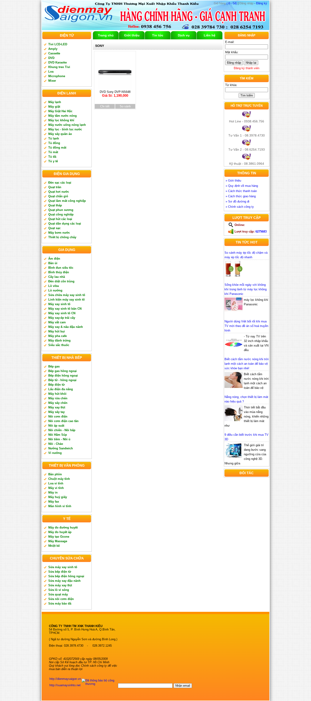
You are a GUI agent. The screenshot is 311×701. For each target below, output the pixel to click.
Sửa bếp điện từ (59, 571)
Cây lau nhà (56, 276)
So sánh (125, 106)
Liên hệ (209, 35)
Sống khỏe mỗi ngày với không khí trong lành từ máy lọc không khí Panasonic (245, 289)
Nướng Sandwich (60, 448)
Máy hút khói (57, 393)
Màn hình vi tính (59, 506)
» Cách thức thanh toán (241, 191)
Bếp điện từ (56, 384)
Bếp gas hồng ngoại (62, 371)
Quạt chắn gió (58, 196)
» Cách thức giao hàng (241, 196)
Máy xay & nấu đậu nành (65, 327)
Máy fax (53, 501)
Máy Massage (57, 541)
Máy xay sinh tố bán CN (65, 308)
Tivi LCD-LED (57, 44)
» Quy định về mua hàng (242, 185)
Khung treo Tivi (59, 67)
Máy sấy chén (57, 403)
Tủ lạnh (53, 138)
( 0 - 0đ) (225, 3)
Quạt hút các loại (60, 219)
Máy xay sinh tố (59, 304)
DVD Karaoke (57, 62)
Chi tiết (105, 106)
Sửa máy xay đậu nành (64, 580)
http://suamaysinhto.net (65, 685)
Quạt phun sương (60, 210)
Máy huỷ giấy (57, 497)
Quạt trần (54, 187)
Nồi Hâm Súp (57, 434)
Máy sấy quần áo (60, 134)
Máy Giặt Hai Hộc (60, 111)
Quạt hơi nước (58, 191)
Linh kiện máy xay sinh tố (66, 299)
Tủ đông (54, 143)
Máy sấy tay (56, 412)
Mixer (52, 80)
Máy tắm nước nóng (62, 115)
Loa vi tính (55, 483)
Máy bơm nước (59, 232)
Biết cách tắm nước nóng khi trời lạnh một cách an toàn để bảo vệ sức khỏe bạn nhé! (246, 363)
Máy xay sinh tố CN (61, 313)
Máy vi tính (56, 488)
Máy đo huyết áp (59, 532)
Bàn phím (55, 474)
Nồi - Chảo (55, 443)
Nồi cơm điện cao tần (63, 421)
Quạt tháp (55, 205)
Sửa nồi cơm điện (61, 599)
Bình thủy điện (58, 272)
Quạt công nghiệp (61, 214)
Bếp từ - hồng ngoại (62, 380)
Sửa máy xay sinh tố (62, 567)
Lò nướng (55, 290)
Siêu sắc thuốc (58, 345)
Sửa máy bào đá (59, 603)
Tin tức (157, 35)
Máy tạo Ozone (58, 536)
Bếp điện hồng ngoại (63, 375)
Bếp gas (54, 366)
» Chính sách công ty (240, 206)
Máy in (53, 492)
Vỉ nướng (55, 453)
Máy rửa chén (57, 398)
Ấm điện (54, 258)
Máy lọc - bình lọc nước (65, 129)
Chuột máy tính (59, 479)
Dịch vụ (184, 35)
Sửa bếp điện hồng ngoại (66, 576)
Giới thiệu (132, 35)
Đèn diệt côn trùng (61, 281)
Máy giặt (54, 106)
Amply (52, 49)
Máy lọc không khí (61, 120)
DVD (51, 58)
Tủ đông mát (57, 147)
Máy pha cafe (57, 336)
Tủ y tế (53, 161)
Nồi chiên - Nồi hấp (61, 430)
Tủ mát (53, 152)
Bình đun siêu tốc (60, 267)
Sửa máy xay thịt (60, 585)
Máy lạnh (54, 102)
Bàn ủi (52, 263)
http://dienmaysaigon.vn (65, 679)
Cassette (54, 53)
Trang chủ (106, 35)
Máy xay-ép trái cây (61, 317)
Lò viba (53, 286)
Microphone (56, 76)
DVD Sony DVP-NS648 (115, 93)
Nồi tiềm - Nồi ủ (59, 439)
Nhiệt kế (54, 545)
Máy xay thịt (56, 407)
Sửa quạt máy (58, 594)
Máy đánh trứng (59, 340)
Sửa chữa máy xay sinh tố (66, 295)
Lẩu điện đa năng (60, 389)
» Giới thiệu (233, 180)
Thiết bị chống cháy (62, 237)
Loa (51, 71)
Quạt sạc (54, 228)
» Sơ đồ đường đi (237, 201)
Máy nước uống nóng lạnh (67, 125)
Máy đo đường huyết (63, 527)
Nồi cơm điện (57, 416)
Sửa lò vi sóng (58, 590)
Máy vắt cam (57, 322)
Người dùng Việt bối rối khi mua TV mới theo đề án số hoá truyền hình (246, 326)
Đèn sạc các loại (59, 182)
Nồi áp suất (56, 425)
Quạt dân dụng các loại (64, 223)
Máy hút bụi (56, 331)
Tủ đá (52, 156)
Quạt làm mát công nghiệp (67, 200)
